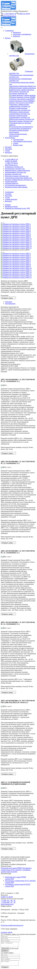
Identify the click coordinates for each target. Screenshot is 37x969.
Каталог (8, 38)
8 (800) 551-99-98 (11, 161)
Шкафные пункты (11, 206)
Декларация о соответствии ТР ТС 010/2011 (16, 869)
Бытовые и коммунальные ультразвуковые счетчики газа (19, 116)
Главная (7, 205)
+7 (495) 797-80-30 (11, 163)
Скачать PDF (9, 879)
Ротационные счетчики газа (15, 168)
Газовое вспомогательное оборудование (18, 135)
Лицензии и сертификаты (22, 34)
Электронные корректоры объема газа (22, 86)
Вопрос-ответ (18, 145)
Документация (18, 139)
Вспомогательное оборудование (16, 187)
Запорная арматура (11, 183)
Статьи (7, 150)
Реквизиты (17, 32)
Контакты (8, 152)
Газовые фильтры (29, 95)
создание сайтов (6, 932)
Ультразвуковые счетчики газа (15, 172)
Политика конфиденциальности (12, 925)
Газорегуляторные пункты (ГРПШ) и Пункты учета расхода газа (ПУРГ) (22, 102)
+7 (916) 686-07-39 (11, 159)
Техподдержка (10, 138)
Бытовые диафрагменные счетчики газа (19, 180)
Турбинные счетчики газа (14, 167)
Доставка (8, 147)
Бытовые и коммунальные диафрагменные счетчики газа (19, 109)
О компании (9, 30)
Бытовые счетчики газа (13, 174)
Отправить (5, 950)
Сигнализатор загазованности (15, 185)
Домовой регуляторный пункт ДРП (17, 208)
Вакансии (16, 36)
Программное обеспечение (22, 141)
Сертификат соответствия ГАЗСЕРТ (16, 871)
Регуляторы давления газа (18, 93)
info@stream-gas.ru (11, 165)
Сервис (15, 143)
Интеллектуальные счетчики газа (20, 121)
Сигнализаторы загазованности (20, 128)
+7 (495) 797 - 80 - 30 (8, 900)
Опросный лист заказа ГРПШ (11, 868)
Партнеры (8, 149)
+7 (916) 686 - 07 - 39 (8, 902)
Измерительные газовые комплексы (21, 90)
